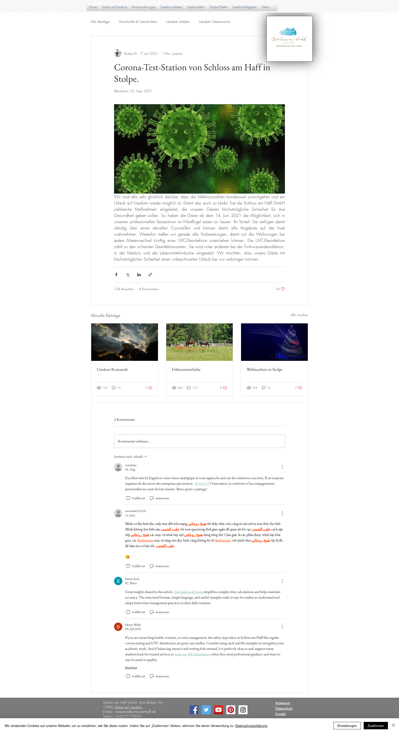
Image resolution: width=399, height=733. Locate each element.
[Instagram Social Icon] (243, 709)
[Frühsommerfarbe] (199, 342)
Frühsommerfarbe (186, 369)
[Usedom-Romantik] (124, 342)
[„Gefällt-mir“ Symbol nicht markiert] (128, 498)
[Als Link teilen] (150, 274)
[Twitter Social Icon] (206, 709)
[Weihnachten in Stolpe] (274, 342)
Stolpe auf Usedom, (129, 707)
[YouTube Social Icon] (218, 709)
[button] (171, 6)
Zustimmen (376, 725)
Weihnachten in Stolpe (264, 369)
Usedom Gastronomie (214, 22)
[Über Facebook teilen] (116, 274)
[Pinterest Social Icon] (230, 709)
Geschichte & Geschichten (138, 22)
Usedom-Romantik (112, 369)
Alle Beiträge (100, 22)
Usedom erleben (178, 22)
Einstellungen (347, 725)
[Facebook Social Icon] (194, 709)
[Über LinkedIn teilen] (139, 274)
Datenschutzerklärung (251, 725)
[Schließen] (393, 725)
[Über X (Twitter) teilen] (127, 274)
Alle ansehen (299, 315)
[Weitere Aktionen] (282, 467)
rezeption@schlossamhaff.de (135, 711)
